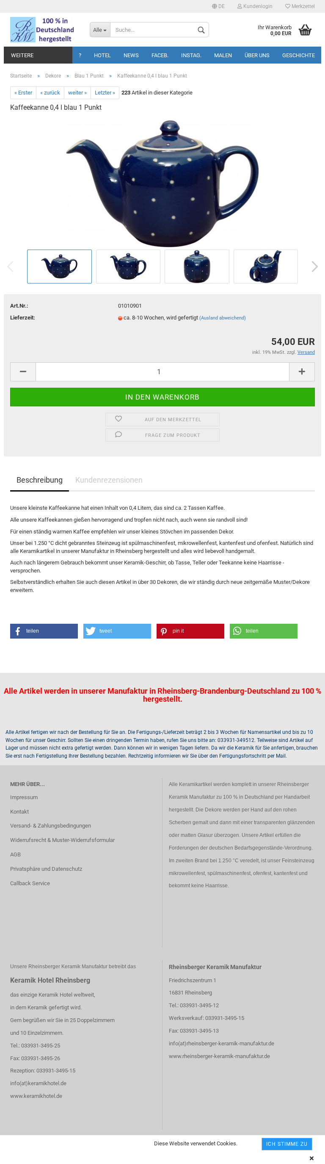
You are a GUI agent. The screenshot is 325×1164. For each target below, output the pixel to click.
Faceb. (159, 55)
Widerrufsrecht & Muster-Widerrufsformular (62, 840)
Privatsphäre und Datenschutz (46, 869)
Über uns (257, 55)
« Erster (23, 92)
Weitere (22, 55)
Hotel (102, 55)
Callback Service (30, 883)
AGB (15, 854)
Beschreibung (40, 479)
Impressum (24, 797)
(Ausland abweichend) (222, 318)
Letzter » (105, 92)
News (131, 55)
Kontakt (19, 811)
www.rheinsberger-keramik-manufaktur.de (219, 1056)
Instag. (191, 55)
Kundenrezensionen (109, 479)
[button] (44, 631)
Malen (223, 55)
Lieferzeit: (22, 317)
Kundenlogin (257, 6)
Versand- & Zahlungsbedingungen (50, 825)
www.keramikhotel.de (36, 1096)
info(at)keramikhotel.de (38, 1083)
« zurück (50, 92)
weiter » (77, 92)
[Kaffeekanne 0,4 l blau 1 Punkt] (162, 183)
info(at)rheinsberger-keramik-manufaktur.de (221, 1043)
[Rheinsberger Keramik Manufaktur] (43, 30)
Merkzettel (302, 6)
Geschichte (298, 55)
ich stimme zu (287, 1144)
